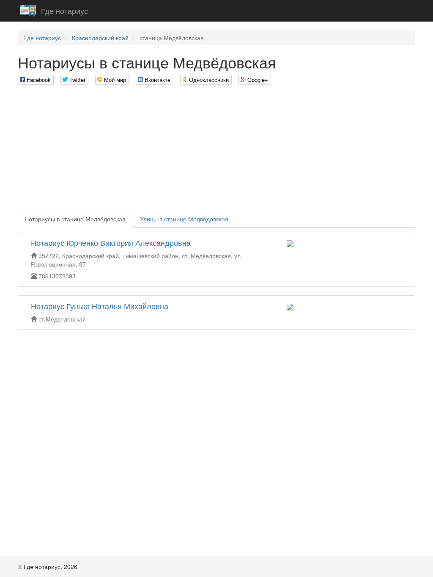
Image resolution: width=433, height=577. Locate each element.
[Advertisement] (216, 151)
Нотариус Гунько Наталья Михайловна (99, 305)
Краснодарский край (100, 37)
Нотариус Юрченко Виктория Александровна (111, 242)
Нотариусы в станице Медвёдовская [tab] (75, 219)
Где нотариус (64, 10)
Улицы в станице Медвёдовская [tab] (184, 219)
